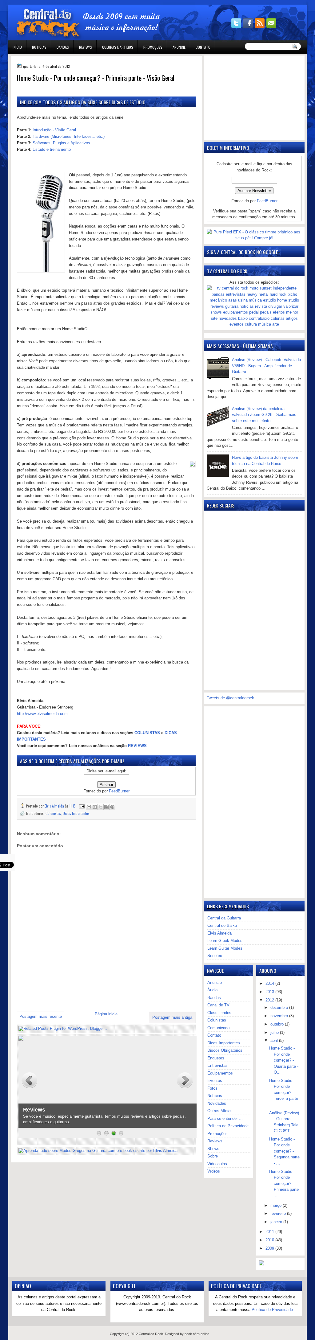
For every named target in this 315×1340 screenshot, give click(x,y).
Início (17, 47)
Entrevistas (217, 1065)
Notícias (39, 47)
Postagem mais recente (40, 1016)
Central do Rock (151, 1334)
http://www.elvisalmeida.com (42, 713)
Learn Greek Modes (224, 940)
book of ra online (197, 1334)
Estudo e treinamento (52, 149)
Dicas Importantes (76, 813)
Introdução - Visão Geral (54, 130)
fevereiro (278, 1213)
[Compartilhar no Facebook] (106, 807)
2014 (270, 983)
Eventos (214, 1080)
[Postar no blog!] (95, 807)
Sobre (212, 1156)
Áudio (212, 990)
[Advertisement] (89, 993)
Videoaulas (217, 1163)
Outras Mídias (220, 1110)
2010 (270, 1240)
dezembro (279, 1007)
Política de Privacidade (228, 1126)
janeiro (276, 1221)
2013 (270, 991)
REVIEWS (137, 745)
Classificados (219, 1012)
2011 (270, 1231)
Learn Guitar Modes (224, 948)
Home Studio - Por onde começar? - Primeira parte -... (284, 1183)
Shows (213, 1148)
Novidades (216, 1103)
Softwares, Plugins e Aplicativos (61, 143)
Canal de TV (218, 1005)
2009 (270, 1248)
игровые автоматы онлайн (63, 2)
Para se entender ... (225, 1118)
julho (275, 1032)
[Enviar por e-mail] (89, 807)
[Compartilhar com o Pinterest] (112, 807)
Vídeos (213, 1171)
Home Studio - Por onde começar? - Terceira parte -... (283, 1092)
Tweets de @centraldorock (230, 698)
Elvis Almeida (219, 933)
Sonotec (214, 955)
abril (274, 1040)
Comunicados (219, 1028)
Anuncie (179, 47)
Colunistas (53, 813)
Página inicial (106, 1014)
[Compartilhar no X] (101, 807)
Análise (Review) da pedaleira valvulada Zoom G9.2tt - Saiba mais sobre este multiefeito (264, 414)
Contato (203, 47)
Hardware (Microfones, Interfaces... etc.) (69, 136)
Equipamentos (220, 1073)
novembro (279, 1015)
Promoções (152, 47)
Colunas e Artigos (117, 47)
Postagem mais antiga (172, 1017)
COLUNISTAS (147, 732)
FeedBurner (119, 791)
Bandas (63, 47)
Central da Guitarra (224, 918)
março (276, 1205)
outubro (277, 1024)
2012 (270, 1000)
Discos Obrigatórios (224, 1050)
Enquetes (215, 1058)
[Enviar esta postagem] (81, 805)
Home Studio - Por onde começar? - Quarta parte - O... (283, 1060)
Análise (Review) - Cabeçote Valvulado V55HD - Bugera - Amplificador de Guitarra (266, 365)
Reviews (85, 47)
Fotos (212, 1088)
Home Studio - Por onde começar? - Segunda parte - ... (284, 1151)
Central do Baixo (222, 925)
